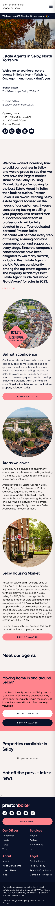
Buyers (33, 836)
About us (7, 861)
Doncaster (8, 836)
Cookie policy (37, 861)
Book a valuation (27, 396)
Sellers (33, 840)
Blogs (5, 875)
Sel (4, 845)
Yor (4, 849)
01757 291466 (12, 101)
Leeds (5, 840)
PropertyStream (28, 900)
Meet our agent (11, 866)
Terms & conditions (40, 870)
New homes (36, 845)
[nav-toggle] (51, 6)
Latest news (9, 870)
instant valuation (27, 713)
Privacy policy (37, 866)
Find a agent (27, 821)
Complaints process (41, 875)
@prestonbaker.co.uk (22, 104)
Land (33, 849)
